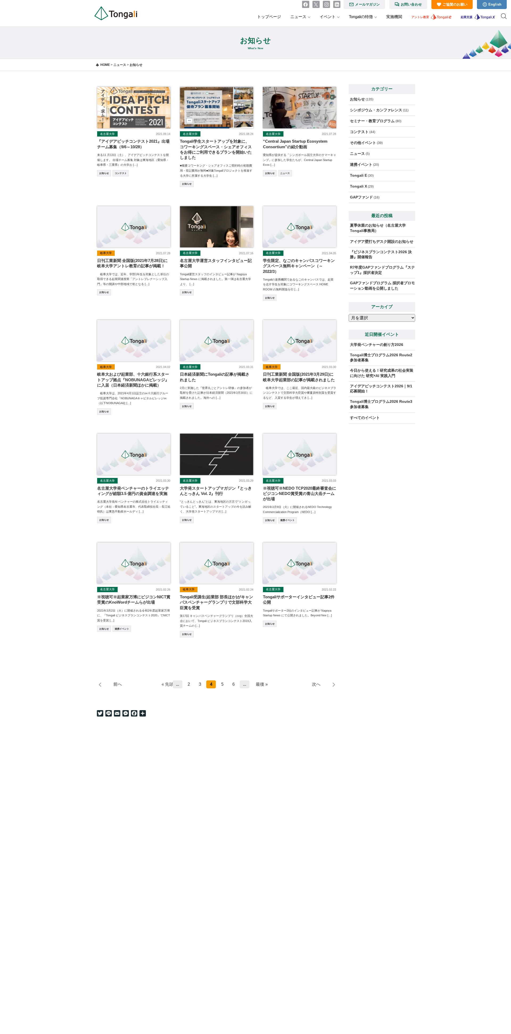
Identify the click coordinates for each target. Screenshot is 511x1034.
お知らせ (104, 173)
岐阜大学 (106, 253)
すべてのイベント (365, 418)
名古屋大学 (107, 133)
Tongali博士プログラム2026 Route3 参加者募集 (382, 404)
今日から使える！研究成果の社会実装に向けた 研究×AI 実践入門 (381, 373)
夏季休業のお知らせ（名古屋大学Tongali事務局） (378, 228)
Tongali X (358, 186)
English (495, 4)
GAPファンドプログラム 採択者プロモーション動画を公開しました (382, 285)
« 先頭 (166, 684)
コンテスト (121, 173)
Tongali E (358, 175)
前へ (117, 684)
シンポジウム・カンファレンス (376, 110)
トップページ (269, 16)
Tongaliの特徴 (361, 16)
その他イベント (363, 143)
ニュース (298, 16)
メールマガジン (367, 4)
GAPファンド (361, 197)
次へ (316, 684)
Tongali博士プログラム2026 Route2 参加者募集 (382, 357)
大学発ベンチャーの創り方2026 (376, 344)
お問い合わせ (411, 4)
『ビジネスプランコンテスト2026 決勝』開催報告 (381, 254)
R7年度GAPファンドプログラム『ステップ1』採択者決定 (382, 270)
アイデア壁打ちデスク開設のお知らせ (381, 241)
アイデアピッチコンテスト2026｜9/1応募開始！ (381, 388)
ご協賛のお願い (455, 4)
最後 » (262, 684)
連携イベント (287, 520)
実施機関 (394, 16)
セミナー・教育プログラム (372, 121)
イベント (328, 16)
